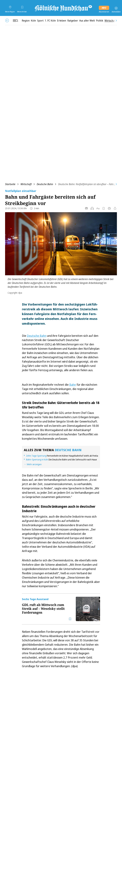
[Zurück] (7, 20)
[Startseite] (63, 8)
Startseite (10, 184)
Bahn (72, 384)
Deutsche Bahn (45, 184)
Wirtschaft (26, 184)
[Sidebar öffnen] (15, 20)
